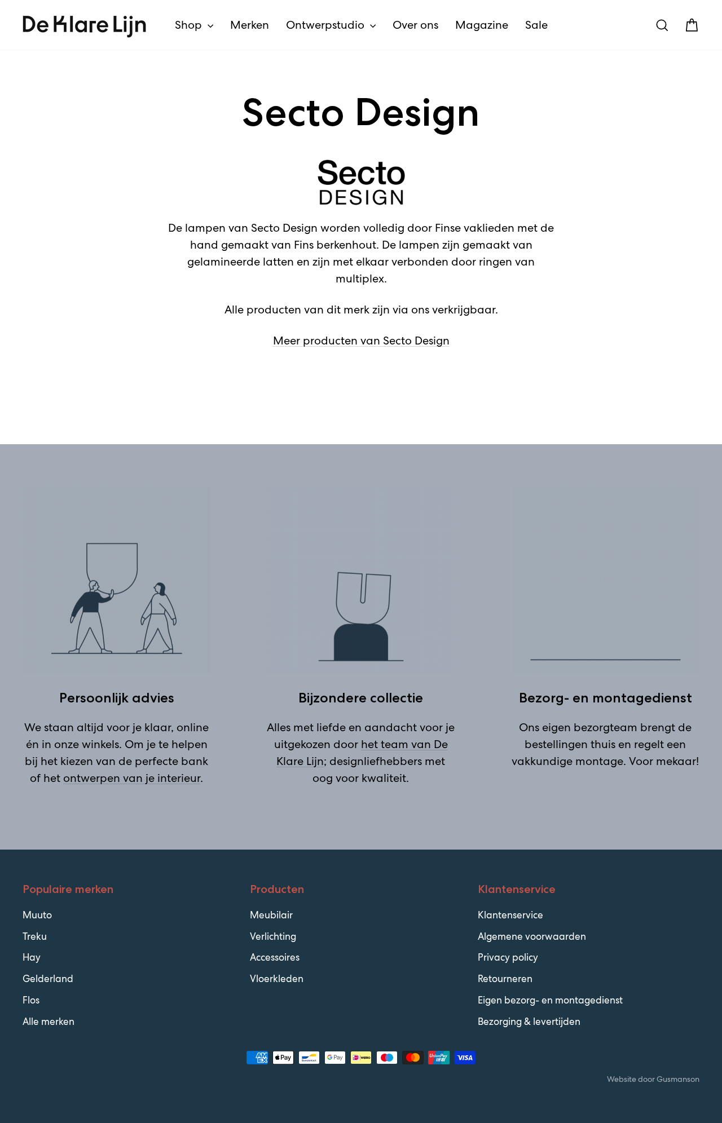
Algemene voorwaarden (532, 936)
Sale (536, 24)
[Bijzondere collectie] (361, 580)
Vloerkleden (276, 978)
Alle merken (48, 1021)
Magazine (481, 24)
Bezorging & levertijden (529, 1021)
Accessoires (275, 957)
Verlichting (273, 936)
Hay (32, 957)
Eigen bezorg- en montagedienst (550, 1000)
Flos (31, 1000)
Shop (190, 24)
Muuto (37, 915)
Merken (249, 24)
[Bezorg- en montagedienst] (605, 580)
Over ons (415, 24)
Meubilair (271, 915)
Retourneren (505, 978)
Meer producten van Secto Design (361, 340)
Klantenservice (510, 915)
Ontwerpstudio (326, 24)
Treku (35, 936)
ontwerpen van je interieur (131, 778)
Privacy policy (508, 957)
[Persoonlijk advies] (116, 580)
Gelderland (48, 978)
